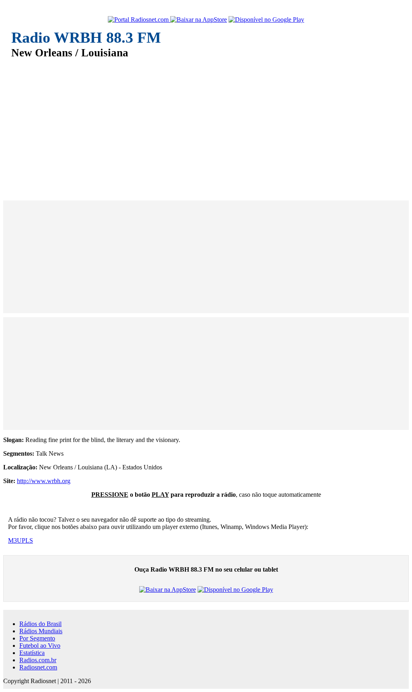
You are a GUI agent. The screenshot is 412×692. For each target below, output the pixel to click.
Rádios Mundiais (40, 631)
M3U (15, 540)
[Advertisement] (206, 124)
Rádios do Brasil (40, 623)
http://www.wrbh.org (43, 480)
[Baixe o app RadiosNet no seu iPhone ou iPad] (198, 19)
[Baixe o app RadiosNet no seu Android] (266, 19)
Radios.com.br (37, 660)
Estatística (32, 652)
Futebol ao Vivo (39, 645)
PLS (27, 540)
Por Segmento (37, 638)
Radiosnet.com (38, 667)
